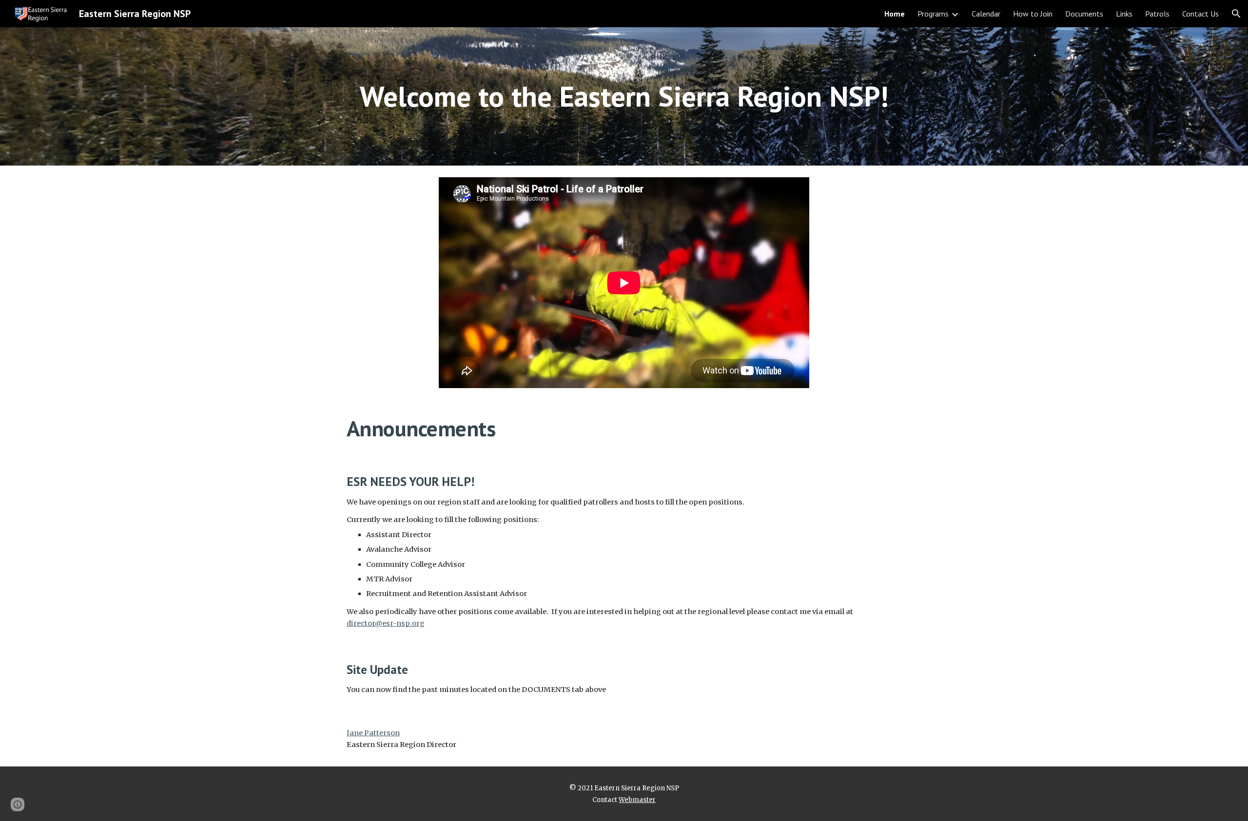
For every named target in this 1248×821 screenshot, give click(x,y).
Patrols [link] (1157, 14)
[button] (1236, 13)
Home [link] (894, 14)
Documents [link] (1084, 14)
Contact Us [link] (1200, 14)
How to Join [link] (1033, 14)
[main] (624, 96)
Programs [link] (933, 14)
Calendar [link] (986, 14)
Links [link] (1124, 14)
